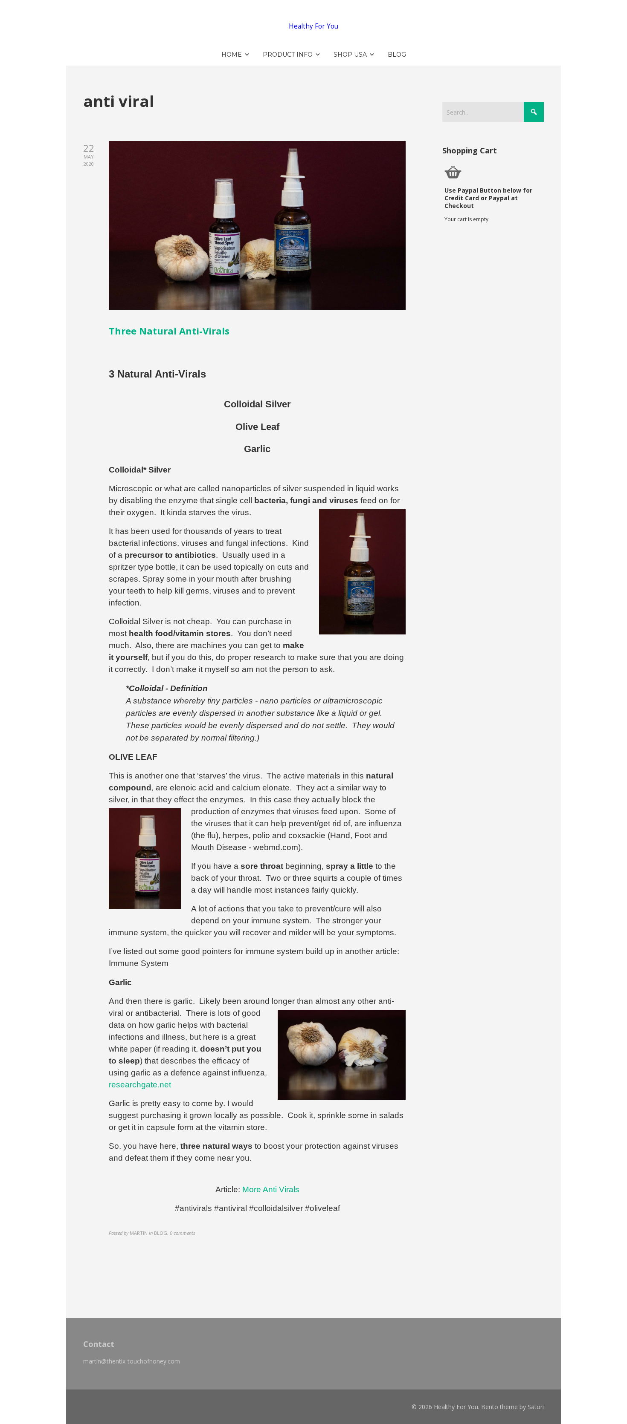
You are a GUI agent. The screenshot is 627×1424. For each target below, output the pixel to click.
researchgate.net (140, 1084)
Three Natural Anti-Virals (169, 330)
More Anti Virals (270, 1189)
